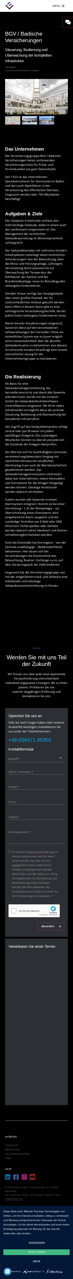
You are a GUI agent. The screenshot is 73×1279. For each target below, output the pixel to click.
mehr (36, 1261)
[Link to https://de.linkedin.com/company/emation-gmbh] (7, 1177)
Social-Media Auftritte (17, 1153)
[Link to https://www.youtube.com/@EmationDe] (32, 1177)
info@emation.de (14, 1198)
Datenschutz (12, 1149)
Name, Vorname (20, 772)
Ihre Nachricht (19, 832)
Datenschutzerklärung (40, 852)
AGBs (8, 1158)
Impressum (12, 1145)
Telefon (13, 817)
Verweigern (36, 1242)
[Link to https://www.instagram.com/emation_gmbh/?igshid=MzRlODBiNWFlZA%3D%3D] (24, 1177)
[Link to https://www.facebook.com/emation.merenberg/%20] (16, 1177)
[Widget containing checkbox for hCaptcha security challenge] (34, 910)
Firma (12, 802)
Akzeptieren (36, 1252)
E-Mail (13, 787)
